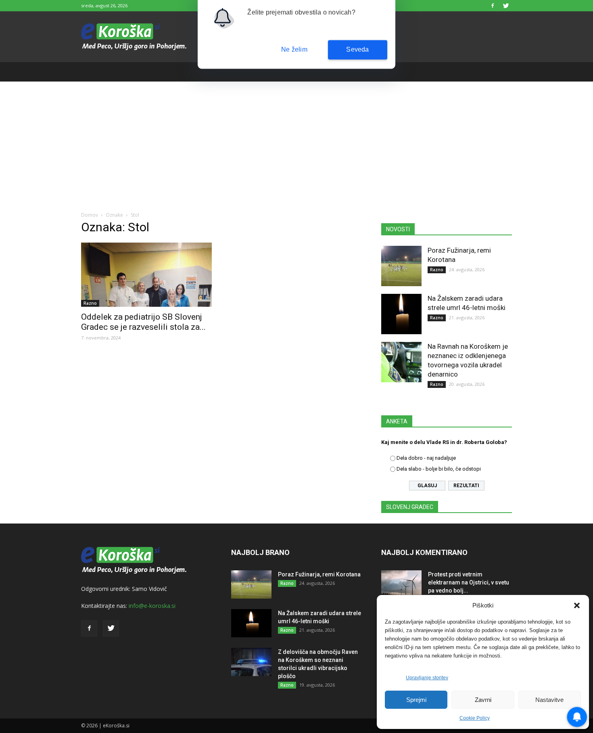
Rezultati (466, 485)
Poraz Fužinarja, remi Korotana (319, 574)
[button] (577, 605)
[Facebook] (493, 5)
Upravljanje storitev (427, 678)
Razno (90, 303)
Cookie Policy (474, 718)
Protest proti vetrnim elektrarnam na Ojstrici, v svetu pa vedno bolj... (468, 582)
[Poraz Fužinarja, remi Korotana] (401, 266)
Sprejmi (416, 699)
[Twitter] (506, 5)
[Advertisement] (296, 142)
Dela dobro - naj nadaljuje (426, 458)
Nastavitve (549, 699)
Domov (89, 215)
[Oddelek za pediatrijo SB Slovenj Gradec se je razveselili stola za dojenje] (146, 275)
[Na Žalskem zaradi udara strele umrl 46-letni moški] (401, 314)
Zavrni (483, 699)
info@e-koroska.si (152, 605)
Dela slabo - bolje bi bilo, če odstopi (439, 469)
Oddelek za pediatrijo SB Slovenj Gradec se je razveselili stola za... (143, 322)
